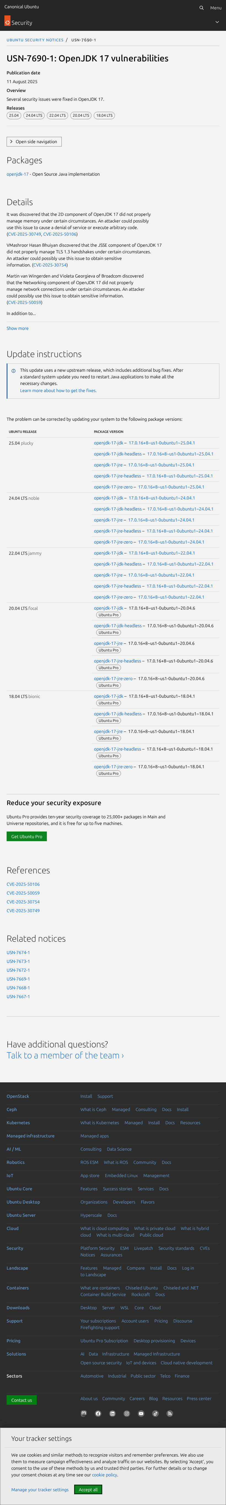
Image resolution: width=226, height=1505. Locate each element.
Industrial (117, 1375)
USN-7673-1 (18, 961)
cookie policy (104, 1474)
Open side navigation (36, 141)
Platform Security (97, 1248)
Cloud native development (186, 1362)
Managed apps (94, 1135)
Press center (199, 1398)
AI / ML (14, 1149)
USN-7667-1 (18, 996)
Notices (87, 1254)
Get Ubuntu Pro (26, 836)
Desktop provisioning (154, 1340)
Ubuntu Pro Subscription (104, 1340)
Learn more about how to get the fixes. (58, 390)
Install (86, 1096)
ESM (124, 1248)
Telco (165, 1375)
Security (15, 1248)
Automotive (92, 1375)
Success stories (117, 1188)
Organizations (93, 1201)
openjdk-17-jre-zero (113, 486)
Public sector (143, 1375)
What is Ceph (93, 1109)
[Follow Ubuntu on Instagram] (127, 1414)
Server (108, 1307)
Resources (190, 1122)
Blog (153, 1398)
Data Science (119, 1149)
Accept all (88, 1489)
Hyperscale (91, 1215)
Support (105, 1096)
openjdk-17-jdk (108, 442)
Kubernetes (18, 1122)
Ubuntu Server (21, 1215)
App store (89, 1175)
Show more (18, 328)
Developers (124, 1201)
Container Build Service (103, 1294)
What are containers (100, 1287)
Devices (188, 1340)
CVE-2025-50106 (59, 234)
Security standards (176, 1248)
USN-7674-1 (18, 952)
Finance (182, 1375)
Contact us (21, 1400)
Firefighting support (100, 1327)
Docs (166, 1109)
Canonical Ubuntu (21, 6)
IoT (10, 1175)
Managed (121, 1109)
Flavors (148, 1201)
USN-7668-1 (18, 987)
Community (144, 1162)
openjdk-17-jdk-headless (118, 453)
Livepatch (143, 1248)
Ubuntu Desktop (23, 1201)
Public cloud (151, 1234)
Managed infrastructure (31, 1135)
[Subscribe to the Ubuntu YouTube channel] (142, 1414)
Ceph (12, 1109)
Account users (135, 1320)
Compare (136, 1267)
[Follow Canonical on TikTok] (156, 1414)
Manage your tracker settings (40, 1489)
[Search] (201, 7)
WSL (124, 1307)
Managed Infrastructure (157, 1353)
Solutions (16, 1353)
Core (139, 1307)
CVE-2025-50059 (24, 302)
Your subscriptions (98, 1320)
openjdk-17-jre (108, 464)
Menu (216, 7)
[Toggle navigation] (217, 22)
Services (146, 1188)
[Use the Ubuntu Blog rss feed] (170, 1414)
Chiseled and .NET (181, 1287)
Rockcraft (140, 1294)
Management (156, 1175)
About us (89, 1398)
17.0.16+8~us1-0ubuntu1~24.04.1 (162, 497)
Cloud (12, 1228)
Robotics (16, 1162)
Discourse (182, 1320)
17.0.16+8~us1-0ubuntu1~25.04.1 (162, 442)
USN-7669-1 (18, 978)
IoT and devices (141, 1362)
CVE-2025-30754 (49, 264)
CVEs (205, 1248)
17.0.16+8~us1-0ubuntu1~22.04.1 (162, 552)
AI (82, 1353)
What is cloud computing (104, 1228)
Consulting (146, 1109)
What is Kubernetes (99, 1122)
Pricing (161, 1320)
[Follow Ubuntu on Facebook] (99, 1414)
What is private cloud (154, 1228)
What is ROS (116, 1162)
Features (89, 1188)
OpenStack (18, 1096)
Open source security (101, 1362)
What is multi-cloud (115, 1234)
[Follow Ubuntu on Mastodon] (84, 1414)
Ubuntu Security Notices (35, 39)
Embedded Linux (121, 1175)
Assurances (111, 1254)
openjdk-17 (18, 174)
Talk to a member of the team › (65, 1055)
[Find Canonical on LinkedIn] (113, 1414)
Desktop (88, 1307)
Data (93, 1353)
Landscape (17, 1267)
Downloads (18, 1307)
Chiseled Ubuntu (141, 1287)
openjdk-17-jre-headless (117, 475)
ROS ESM (89, 1162)
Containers (18, 1287)
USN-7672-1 (18, 970)
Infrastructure (115, 1353)
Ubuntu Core (19, 1188)
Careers (137, 1398)
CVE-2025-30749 (24, 234)
